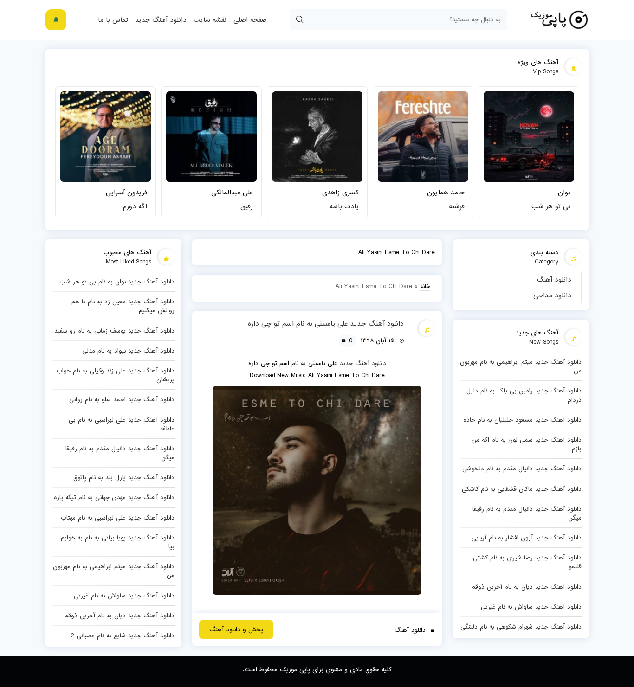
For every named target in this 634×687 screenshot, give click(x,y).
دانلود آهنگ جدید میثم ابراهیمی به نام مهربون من (521, 366)
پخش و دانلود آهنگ (236, 629)
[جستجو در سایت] (299, 19)
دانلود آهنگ (554, 280)
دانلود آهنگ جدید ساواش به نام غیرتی (531, 606)
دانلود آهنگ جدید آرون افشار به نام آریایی (527, 537)
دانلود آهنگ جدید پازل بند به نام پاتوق (124, 477)
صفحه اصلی (250, 20)
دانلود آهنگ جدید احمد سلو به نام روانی (122, 399)
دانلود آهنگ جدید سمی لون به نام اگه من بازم (527, 444)
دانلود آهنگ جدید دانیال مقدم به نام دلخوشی (522, 468)
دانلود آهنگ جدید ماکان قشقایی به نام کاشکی (522, 489)
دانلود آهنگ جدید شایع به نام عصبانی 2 (123, 635)
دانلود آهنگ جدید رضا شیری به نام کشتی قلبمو (527, 562)
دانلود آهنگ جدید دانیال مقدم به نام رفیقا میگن (527, 513)
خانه (425, 286)
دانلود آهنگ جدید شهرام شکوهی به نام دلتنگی (521, 626)
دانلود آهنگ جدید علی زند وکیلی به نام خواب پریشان (116, 375)
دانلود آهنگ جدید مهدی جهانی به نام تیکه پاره (114, 497)
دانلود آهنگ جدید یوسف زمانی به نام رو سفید (114, 330)
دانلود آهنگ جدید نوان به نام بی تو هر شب (117, 281)
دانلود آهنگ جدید (161, 20)
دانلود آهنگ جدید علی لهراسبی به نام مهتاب (118, 517)
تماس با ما (113, 20)
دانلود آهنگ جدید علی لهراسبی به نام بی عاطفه (122, 424)
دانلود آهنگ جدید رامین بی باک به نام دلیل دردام (524, 395)
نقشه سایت (210, 20)
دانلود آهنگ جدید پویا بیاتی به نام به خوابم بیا (118, 542)
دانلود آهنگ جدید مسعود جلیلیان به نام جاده (522, 419)
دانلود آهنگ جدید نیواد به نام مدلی (128, 350)
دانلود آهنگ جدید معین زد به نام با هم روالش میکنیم (123, 306)
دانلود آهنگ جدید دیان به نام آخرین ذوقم (527, 586)
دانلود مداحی (552, 295)
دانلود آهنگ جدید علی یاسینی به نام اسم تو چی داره (326, 323)
